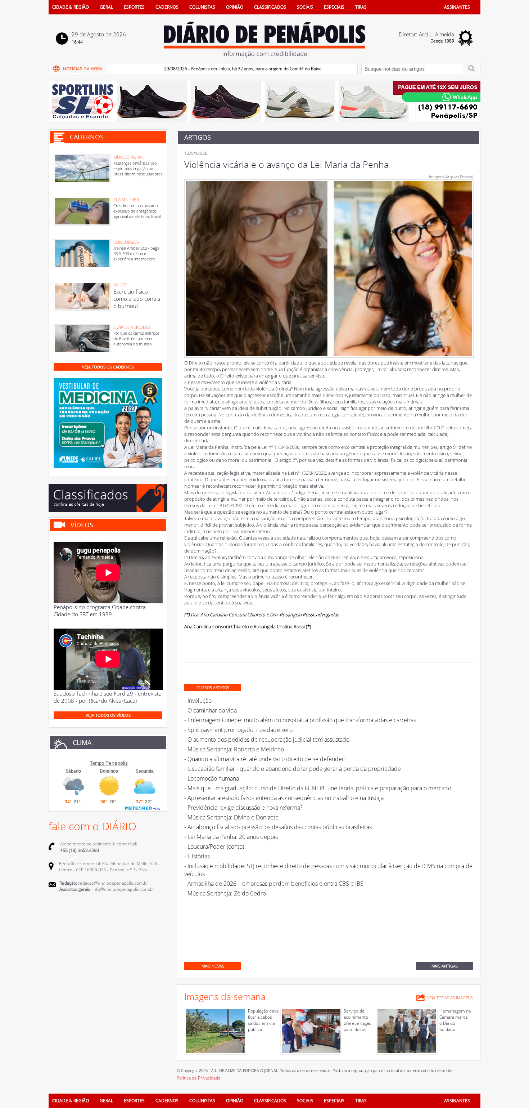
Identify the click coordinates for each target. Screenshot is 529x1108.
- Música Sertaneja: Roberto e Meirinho (234, 749)
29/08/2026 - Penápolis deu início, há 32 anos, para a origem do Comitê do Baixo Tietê (227, 69)
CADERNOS (166, 7)
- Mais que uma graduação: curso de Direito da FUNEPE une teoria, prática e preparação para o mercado (317, 788)
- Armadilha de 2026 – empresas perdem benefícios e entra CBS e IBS (273, 884)
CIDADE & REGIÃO (70, 7)
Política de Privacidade (199, 1078)
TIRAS (361, 7)
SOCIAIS (305, 7)
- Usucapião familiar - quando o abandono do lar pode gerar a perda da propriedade (292, 769)
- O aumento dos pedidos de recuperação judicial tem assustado (266, 739)
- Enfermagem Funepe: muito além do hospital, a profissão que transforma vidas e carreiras (300, 720)
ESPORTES (134, 7)
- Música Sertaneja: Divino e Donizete (231, 817)
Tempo (97, 763)
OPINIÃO (234, 7)
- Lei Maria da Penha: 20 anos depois (231, 837)
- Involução (198, 701)
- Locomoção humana (211, 778)
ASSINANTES (457, 7)
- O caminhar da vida (210, 710)
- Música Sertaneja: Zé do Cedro (225, 893)
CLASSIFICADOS (270, 7)
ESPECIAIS (334, 7)
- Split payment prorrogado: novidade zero (238, 730)
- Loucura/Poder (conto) (214, 846)
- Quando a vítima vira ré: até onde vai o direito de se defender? (265, 759)
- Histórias (197, 856)
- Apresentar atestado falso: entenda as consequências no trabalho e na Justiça (284, 798)
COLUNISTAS (202, 7)
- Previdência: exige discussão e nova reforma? (243, 808)
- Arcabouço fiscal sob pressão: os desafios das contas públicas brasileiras (278, 827)
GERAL (106, 7)
